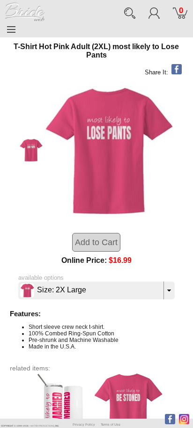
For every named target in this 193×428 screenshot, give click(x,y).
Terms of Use (110, 424)
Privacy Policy (84, 424)
